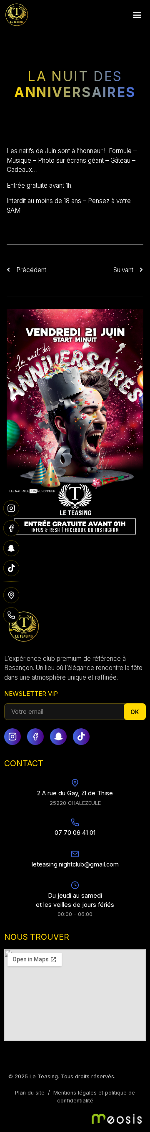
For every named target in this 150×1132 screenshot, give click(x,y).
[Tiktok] (81, 736)
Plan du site (30, 1093)
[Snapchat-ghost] (58, 736)
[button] (137, 15)
